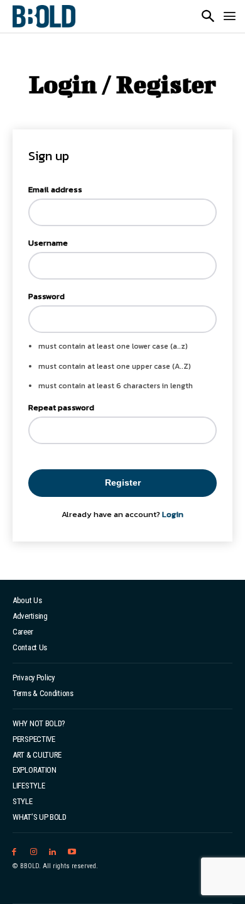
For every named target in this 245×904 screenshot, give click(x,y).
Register (123, 482)
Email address (55, 189)
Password (46, 296)
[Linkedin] (53, 852)
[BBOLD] (44, 16)
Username (48, 243)
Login (172, 514)
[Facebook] (14, 852)
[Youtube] (72, 852)
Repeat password (61, 407)
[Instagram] (33, 852)
